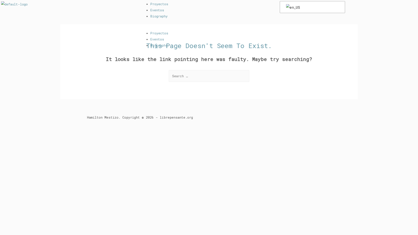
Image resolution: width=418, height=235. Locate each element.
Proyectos (159, 4)
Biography (159, 16)
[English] (311, 7)
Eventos (157, 10)
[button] (210, 27)
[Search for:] (209, 76)
